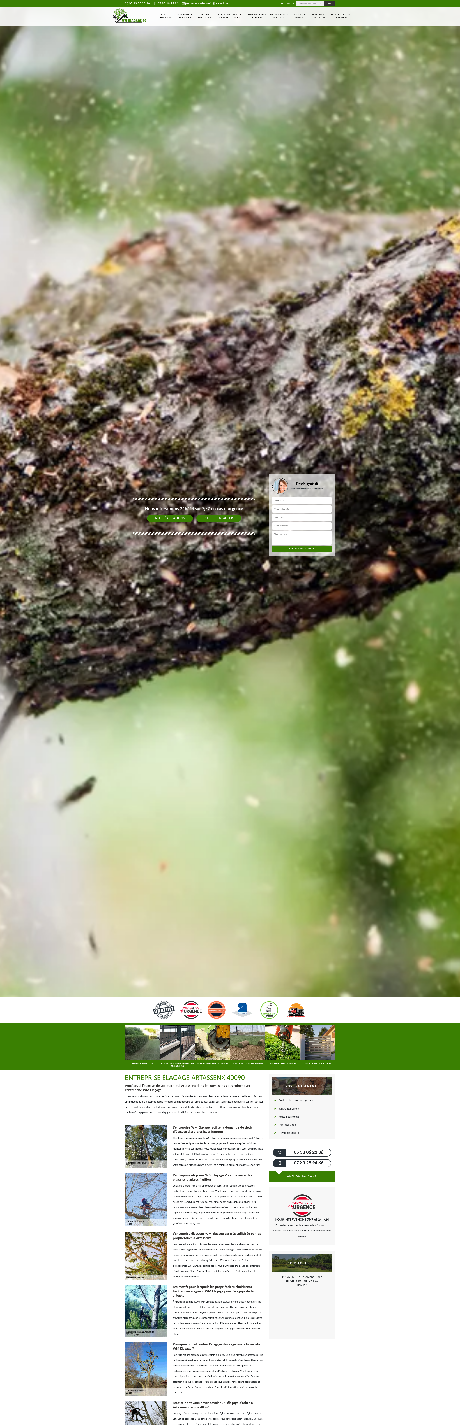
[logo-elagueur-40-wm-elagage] (129, 16)
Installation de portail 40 (319, 16)
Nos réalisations (170, 518)
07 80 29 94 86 (168, 3)
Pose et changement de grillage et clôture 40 (229, 16)
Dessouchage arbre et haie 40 (257, 16)
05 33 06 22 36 (139, 3)
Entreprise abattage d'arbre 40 (341, 16)
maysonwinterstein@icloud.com (208, 3)
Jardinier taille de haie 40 (299, 16)
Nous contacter (218, 518)
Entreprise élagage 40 (165, 16)
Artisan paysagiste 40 (204, 16)
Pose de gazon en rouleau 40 (279, 16)
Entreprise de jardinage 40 (185, 16)
